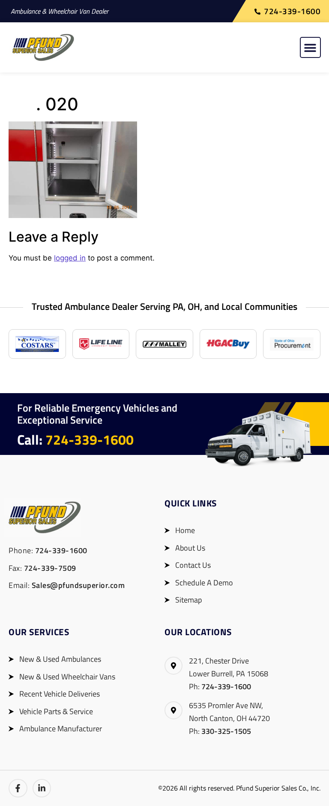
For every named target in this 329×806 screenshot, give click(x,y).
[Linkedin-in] (42, 788)
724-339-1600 (89, 439)
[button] (310, 47)
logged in (70, 258)
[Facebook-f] (18, 788)
